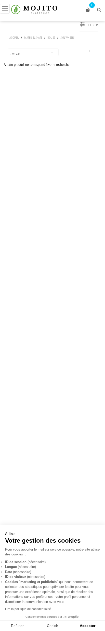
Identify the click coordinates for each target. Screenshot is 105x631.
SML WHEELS (67, 37)
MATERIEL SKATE (33, 37)
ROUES (51, 37)
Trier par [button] (15, 53)
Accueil (14, 37)
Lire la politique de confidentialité (28, 609)
